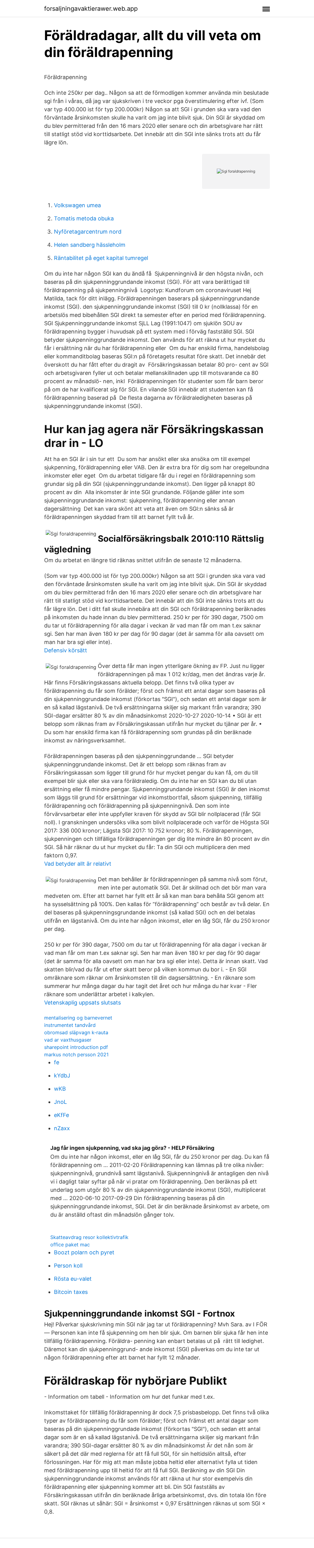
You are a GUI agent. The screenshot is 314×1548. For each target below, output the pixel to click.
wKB (60, 1088)
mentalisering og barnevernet (78, 1018)
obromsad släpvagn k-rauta (76, 1032)
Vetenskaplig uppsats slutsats (82, 1002)
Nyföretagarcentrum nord (87, 231)
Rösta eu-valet (73, 1278)
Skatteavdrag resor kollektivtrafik (89, 1237)
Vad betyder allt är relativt (77, 863)
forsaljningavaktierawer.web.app (91, 9)
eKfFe (61, 1115)
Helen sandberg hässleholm (89, 245)
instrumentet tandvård (70, 1025)
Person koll (68, 1265)
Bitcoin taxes (71, 1292)
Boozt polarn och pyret (84, 1252)
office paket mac (70, 1244)
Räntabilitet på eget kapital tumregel (101, 258)
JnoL (60, 1102)
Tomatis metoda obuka (84, 218)
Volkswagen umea (77, 205)
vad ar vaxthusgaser (67, 1040)
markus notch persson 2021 (76, 1054)
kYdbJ (62, 1075)
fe (56, 1062)
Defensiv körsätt (65, 650)
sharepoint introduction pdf (76, 1047)
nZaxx (62, 1128)
